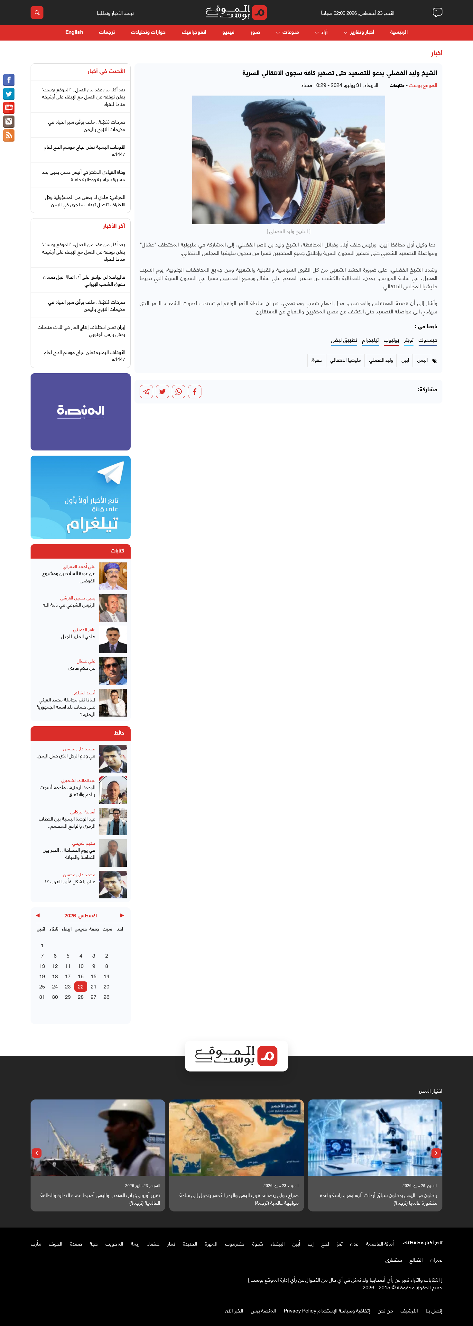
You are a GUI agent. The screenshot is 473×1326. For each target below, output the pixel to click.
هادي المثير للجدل (78, 636)
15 (94, 975)
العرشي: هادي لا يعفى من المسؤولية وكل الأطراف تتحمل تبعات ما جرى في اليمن (85, 200)
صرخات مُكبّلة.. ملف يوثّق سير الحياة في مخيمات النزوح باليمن (86, 125)
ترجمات (107, 33)
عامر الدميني (84, 629)
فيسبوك (428, 339)
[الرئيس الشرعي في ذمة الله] (113, 608)
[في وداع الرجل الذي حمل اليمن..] (113, 759)
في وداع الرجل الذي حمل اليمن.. (65, 755)
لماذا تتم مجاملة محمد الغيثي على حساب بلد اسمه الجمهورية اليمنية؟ (66, 707)
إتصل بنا (434, 1310)
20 (106, 986)
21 (94, 986)
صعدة (76, 1243)
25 (42, 986)
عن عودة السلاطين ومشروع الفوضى (68, 576)
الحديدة (190, 1243)
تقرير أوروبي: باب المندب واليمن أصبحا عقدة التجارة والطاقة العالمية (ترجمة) (100, 1198)
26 (106, 996)
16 (81, 975)
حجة (94, 1243)
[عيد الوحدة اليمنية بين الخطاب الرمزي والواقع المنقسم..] (113, 821)
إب (311, 1243)
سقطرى (393, 1259)
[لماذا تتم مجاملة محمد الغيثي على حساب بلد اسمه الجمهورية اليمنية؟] (113, 703)
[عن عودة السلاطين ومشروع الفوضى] (113, 576)
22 (81, 986)
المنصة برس (263, 1310)
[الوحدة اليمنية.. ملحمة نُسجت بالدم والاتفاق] (113, 790)
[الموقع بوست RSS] (8, 135)
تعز (340, 1243)
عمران (436, 1259)
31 (42, 996)
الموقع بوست (423, 84)
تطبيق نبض (344, 339)
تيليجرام (370, 339)
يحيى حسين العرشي (77, 597)
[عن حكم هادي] (113, 671)
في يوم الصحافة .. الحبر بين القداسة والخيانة (69, 853)
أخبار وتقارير (362, 33)
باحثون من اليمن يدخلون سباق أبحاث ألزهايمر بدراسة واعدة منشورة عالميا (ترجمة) (378, 1198)
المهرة (211, 1243)
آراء (324, 33)
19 (42, 975)
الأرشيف (409, 1310)
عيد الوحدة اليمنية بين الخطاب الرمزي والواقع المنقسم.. (67, 822)
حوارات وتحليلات (148, 33)
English (74, 33)
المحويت (114, 1243)
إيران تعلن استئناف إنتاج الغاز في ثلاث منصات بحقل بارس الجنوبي (81, 330)
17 (68, 975)
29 (68, 996)
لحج (325, 1243)
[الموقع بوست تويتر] (8, 94)
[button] (436, 1153)
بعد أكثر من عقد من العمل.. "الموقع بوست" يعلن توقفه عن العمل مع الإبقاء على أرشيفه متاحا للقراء (83, 96)
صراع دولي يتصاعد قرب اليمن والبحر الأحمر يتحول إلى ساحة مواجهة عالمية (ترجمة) (239, 1198)
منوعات (291, 33)
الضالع (416, 1259)
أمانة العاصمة (380, 1243)
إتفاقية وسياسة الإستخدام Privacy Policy (327, 1310)
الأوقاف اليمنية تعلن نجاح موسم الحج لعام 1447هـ (84, 150)
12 (55, 965)
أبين (296, 1243)
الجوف (55, 1243)
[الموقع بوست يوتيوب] (8, 108)
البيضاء (278, 1243)
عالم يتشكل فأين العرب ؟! (70, 881)
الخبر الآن (234, 1310)
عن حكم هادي (82, 667)
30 (55, 996)
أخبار (436, 53)
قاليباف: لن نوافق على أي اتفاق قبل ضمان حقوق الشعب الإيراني (84, 280)
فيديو (228, 33)
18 (55, 975)
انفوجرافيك (194, 33)
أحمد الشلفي (83, 692)
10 (81, 965)
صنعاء (153, 1243)
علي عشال (86, 660)
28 (81, 996)
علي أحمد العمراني (79, 565)
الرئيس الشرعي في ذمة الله (69, 604)
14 (106, 975)
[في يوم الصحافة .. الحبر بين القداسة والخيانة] (113, 853)
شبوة (257, 1243)
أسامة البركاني (82, 811)
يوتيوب (391, 339)
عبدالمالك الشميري (78, 779)
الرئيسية (399, 33)
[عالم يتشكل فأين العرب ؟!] (113, 884)
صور (255, 33)
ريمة (135, 1243)
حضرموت (235, 1243)
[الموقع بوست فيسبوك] (8, 80)
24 (55, 986)
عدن (354, 1243)
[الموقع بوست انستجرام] (8, 122)
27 (94, 996)
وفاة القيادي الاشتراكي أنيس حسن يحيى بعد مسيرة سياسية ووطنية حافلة (83, 175)
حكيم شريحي (83, 842)
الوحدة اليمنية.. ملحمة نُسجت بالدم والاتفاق (67, 790)
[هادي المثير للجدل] (113, 639)
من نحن (385, 1310)
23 (68, 986)
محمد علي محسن (79, 748)
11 (68, 965)
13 (42, 965)
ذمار (171, 1243)
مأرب (36, 1243)
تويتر (408, 339)
